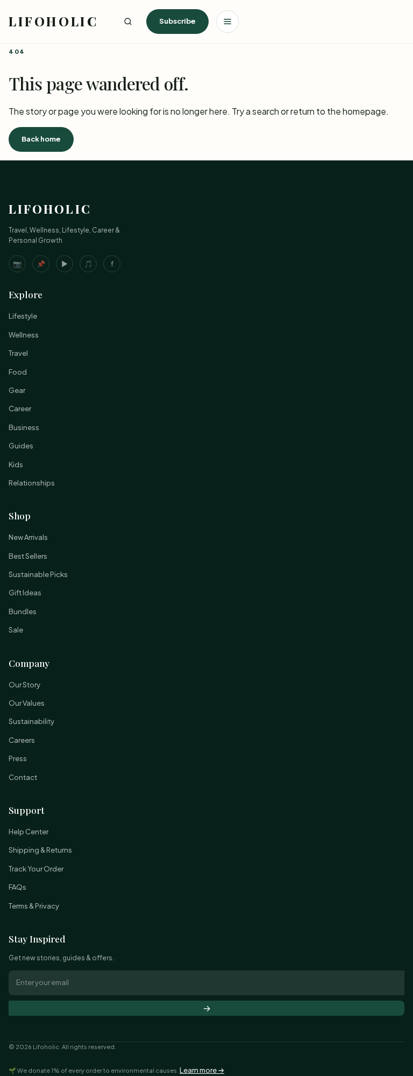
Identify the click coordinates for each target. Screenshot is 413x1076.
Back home (41, 139)
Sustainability (31, 721)
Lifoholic (53, 21)
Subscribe (177, 21)
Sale (16, 629)
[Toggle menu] (227, 21)
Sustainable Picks (38, 574)
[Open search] (128, 21)
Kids (16, 464)
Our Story (24, 684)
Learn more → (202, 1070)
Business (24, 427)
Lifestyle (23, 316)
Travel (18, 353)
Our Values (27, 703)
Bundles (23, 611)
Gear (17, 390)
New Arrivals (28, 537)
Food (18, 372)
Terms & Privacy (34, 906)
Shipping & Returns (40, 850)
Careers (22, 740)
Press (18, 758)
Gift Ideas (25, 592)
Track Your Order (36, 868)
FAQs (17, 887)
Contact (23, 777)
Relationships (32, 483)
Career (20, 408)
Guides (21, 445)
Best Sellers (28, 556)
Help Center (28, 831)
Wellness (24, 334)
